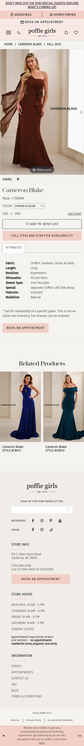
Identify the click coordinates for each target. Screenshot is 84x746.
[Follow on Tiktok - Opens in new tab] (51, 530)
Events (16, 666)
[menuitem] (21, 14)
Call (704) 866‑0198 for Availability (42, 236)
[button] (8, 32)
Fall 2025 (54, 44)
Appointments (22, 672)
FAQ (14, 684)
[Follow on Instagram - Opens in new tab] (42, 530)
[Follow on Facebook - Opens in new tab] (33, 530)
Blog (15, 690)
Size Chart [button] (74, 213)
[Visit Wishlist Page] (76, 33)
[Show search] (66, 32)
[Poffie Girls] (42, 32)
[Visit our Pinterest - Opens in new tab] (50, 521)
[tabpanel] (42, 112)
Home (8, 44)
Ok (80, 735)
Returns (15, 720)
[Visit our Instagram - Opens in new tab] (42, 521)
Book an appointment (40, 579)
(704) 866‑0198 (21, 565)
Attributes (14, 247)
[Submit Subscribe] (68, 510)
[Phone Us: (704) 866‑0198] (19, 32)
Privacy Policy (33, 720)
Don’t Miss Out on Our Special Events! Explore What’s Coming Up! (42, 5)
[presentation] (20, 407)
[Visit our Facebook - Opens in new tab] (33, 521)
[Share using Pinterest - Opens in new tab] (18, 179)
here (41, 743)
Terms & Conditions (26, 696)
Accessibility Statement (60, 720)
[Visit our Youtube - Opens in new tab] (60, 521)
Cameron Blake (30, 44)
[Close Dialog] (4, 736)
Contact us (19, 678)
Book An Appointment (25, 328)
